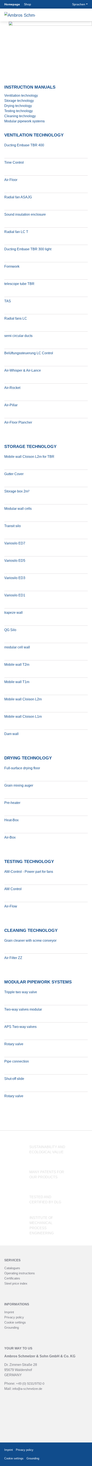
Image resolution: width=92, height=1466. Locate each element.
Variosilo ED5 (14, 560)
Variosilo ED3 (14, 578)
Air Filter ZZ (13, 958)
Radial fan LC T (16, 232)
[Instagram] (83, 1450)
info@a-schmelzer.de (27, 1388)
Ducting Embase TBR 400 (24, 145)
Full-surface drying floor (22, 768)
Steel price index (15, 1283)
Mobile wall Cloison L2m (23, 699)
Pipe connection (16, 1061)
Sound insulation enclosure (25, 214)
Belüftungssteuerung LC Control (28, 353)
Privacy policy (14, 1317)
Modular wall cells (18, 508)
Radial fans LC (15, 318)
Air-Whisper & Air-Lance (22, 370)
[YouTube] (84, 1458)
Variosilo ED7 (14, 543)
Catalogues (12, 1268)
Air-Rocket (12, 388)
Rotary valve (13, 1044)
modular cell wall (17, 647)
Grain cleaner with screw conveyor (30, 940)
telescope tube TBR (19, 284)
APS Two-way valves (20, 1027)
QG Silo (10, 630)
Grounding (11, 1327)
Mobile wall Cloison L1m (23, 716)
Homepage (12, 4)
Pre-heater (12, 803)
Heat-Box (11, 820)
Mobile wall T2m (16, 664)
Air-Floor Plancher (18, 422)
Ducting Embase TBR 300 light (27, 249)
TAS (7, 301)
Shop (27, 4)
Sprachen (78, 4)
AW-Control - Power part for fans (28, 871)
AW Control (13, 889)
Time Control (14, 162)
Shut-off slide (14, 1079)
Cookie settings (15, 1322)
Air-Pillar (11, 405)
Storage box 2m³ (16, 491)
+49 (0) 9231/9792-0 (30, 1383)
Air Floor (10, 180)
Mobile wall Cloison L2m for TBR (29, 456)
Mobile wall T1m (16, 682)
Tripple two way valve (20, 992)
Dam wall (11, 734)
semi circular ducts (18, 336)
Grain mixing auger (18, 785)
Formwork (11, 266)
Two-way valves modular (23, 1009)
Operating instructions (19, 1273)
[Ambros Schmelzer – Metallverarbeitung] (19, 14)
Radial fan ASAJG (18, 197)
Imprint (9, 1312)
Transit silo (12, 526)
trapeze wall (13, 612)
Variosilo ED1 (14, 595)
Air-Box (10, 837)
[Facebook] (72, 1450)
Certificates (12, 1278)
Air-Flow (10, 906)
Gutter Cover (14, 474)
